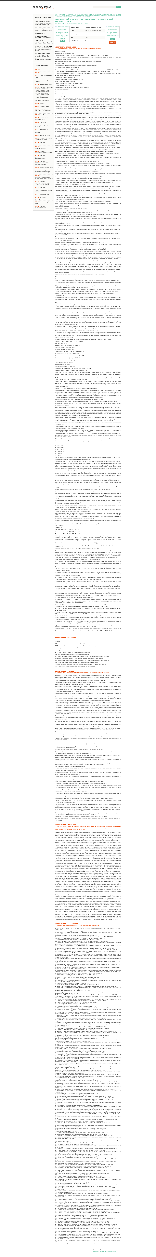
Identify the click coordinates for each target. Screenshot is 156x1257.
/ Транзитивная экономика (44, 167)
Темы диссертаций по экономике (64, 14)
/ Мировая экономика (42, 135)
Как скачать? (63, 7)
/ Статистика (40, 122)
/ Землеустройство (42, 194)
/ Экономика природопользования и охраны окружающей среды (43, 157)
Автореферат (62, 38)
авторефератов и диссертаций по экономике (104, 1251)
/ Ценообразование (42, 115)
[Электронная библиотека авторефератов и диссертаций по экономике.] (43, 7)
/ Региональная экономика (44, 84)
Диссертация (113, 36)
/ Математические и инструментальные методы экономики (42, 131)
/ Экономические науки (43, 70)
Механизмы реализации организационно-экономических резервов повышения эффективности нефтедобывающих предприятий (43, 39)
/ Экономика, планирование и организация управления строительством (42, 183)
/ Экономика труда (42, 106)
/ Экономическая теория (43, 72)
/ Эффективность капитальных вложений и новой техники (43, 110)
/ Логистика (40, 103)
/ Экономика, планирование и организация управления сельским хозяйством (43, 171)
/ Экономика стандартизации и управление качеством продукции (42, 163)
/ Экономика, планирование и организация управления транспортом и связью (44, 177)
